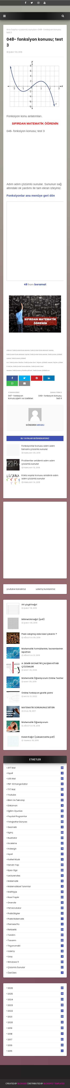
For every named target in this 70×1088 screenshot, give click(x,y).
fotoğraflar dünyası (35, 821)
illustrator (35, 838)
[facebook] (25, 3)
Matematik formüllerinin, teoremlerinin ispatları (42, 650)
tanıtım (35, 935)
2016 (35, 1045)
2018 (35, 1034)
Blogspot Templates (54, 1083)
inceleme (35, 843)
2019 (35, 1028)
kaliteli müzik (35, 859)
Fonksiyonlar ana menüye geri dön (31, 195)
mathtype (35, 891)
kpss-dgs (35, 870)
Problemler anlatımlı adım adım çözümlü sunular (38, 462)
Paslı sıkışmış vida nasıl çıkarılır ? (39, 634)
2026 (35, 988)
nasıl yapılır (35, 897)
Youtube (35, 794)
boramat (40, 284)
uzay (35, 956)
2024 (35, 999)
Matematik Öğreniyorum (34, 722)
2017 (35, 1039)
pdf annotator (35, 908)
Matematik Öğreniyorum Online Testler (42, 678)
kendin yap (35, 864)
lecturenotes (35, 875)
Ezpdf (35, 773)
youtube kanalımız (16, 589)
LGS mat (35, 778)
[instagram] (38, 3)
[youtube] (44, 3)
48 (25, 284)
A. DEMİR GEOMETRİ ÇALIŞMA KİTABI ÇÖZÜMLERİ (40, 665)
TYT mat (35, 789)
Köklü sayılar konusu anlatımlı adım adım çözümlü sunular (39, 477)
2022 (35, 1011)
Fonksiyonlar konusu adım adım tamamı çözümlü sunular (38, 447)
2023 (35, 1005)
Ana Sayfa (12, 29)
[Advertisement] (31, 161)
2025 (35, 993)
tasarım (35, 940)
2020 (35, 1022)
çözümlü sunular (27, 29)
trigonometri (35, 945)
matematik (35, 881)
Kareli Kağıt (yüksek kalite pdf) (38, 736)
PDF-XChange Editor (35, 784)
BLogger (22, 1083)
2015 (35, 1051)
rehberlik (35, 929)
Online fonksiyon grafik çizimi (37, 692)
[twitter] (32, 3)
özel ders (35, 972)
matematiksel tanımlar (35, 886)
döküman (35, 805)
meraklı (40, 425)
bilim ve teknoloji (35, 800)
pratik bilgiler (35, 913)
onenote (35, 902)
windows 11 (35, 962)
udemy (35, 951)
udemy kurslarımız (45, 589)
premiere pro (35, 924)
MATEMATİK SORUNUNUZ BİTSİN (38, 707)
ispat (35, 854)
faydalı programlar (35, 816)
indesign (35, 848)
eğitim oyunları (35, 811)
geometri (35, 827)
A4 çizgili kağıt (29, 604)
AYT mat (35, 767)
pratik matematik (35, 918)
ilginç (35, 832)
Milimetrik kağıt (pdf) (33, 619)
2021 (35, 1016)
